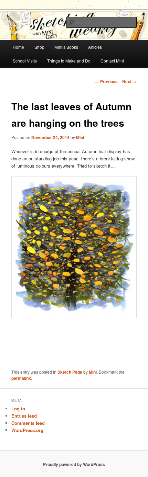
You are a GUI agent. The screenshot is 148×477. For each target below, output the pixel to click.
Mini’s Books (66, 47)
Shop (39, 47)
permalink (21, 378)
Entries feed (24, 415)
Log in (18, 408)
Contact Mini (112, 61)
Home (18, 47)
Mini (80, 137)
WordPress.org (27, 430)
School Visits (25, 61)
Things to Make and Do (69, 61)
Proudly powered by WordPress (74, 464)
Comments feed (28, 423)
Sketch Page (69, 372)
